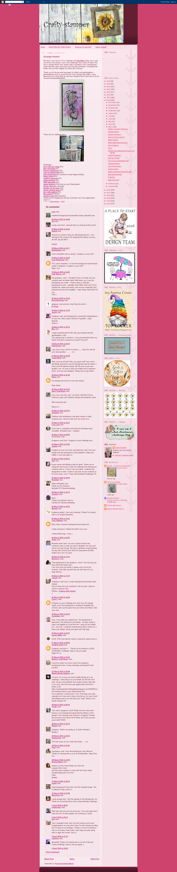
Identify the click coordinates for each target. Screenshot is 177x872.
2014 (109, 201)
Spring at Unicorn (114, 155)
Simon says (48, 186)
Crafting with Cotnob (67, 591)
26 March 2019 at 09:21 (61, 459)
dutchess (55, 413)
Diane (54, 377)
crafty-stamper (120, 447)
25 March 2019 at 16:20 (61, 258)
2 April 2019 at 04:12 (60, 817)
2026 (109, 81)
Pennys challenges (51, 171)
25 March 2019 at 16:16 (61, 229)
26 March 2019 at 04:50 (61, 435)
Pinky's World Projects (115, 509)
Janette (54, 446)
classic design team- (51, 190)
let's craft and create (51, 167)
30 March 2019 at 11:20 (61, 746)
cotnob (54, 578)
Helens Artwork (101, 47)
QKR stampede (49, 182)
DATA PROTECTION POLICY (60, 47)
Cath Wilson (56, 274)
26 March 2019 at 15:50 (61, 538)
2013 (109, 203)
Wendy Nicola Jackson (61, 673)
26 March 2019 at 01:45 (61, 389)
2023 (109, 89)
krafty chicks (48, 176)
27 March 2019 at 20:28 (61, 672)
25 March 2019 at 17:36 (61, 310)
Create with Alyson (114, 505)
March (111, 127)
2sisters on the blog (51, 188)
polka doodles (49, 180)
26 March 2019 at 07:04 (61, 444)
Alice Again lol (113, 145)
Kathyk (54, 231)
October (111, 108)
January (111, 186)
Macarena (55, 795)
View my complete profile (124, 455)
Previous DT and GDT (83, 47)
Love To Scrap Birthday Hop (118, 161)
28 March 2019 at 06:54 (61, 705)
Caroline (55, 494)
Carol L (55, 599)
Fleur (54, 747)
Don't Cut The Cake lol (116, 137)
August (111, 113)
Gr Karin (55, 306)
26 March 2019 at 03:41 (61, 411)
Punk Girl (111, 177)
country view (48, 196)
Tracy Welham (57, 521)
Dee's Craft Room (59, 391)
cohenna (55, 838)
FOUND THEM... (122, 484)
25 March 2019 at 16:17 (61, 248)
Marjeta (55, 509)
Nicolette (55, 480)
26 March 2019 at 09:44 (61, 478)
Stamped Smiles (113, 498)
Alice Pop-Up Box (114, 166)
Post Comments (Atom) (64, 864)
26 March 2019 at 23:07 (61, 633)
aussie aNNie (57, 635)
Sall (53, 461)
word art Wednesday (51, 173)
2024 (109, 86)
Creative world (57, 645)
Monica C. (56, 559)
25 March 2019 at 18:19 (61, 327)
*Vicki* (54, 707)
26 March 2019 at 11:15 (61, 492)
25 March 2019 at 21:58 (61, 356)
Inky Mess (81, 61)
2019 (109, 100)
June (110, 119)
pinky (54, 540)
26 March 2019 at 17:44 (61, 576)
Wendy (54, 726)
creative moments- (50, 178)
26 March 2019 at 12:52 (61, 507)
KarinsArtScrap (58, 300)
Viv (53, 221)
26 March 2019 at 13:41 (61, 519)
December (112, 102)
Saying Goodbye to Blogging (117, 500)
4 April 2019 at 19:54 (60, 848)
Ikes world (47, 194)
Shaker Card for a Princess (118, 129)
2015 (109, 198)
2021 (109, 95)
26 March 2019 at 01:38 (61, 375)
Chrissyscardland (113, 482)
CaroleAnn (56, 616)
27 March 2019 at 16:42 (61, 657)
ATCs (110, 148)
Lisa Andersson (58, 260)
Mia (53, 329)
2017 (109, 193)
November (112, 105)
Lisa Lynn (56, 425)
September (112, 110)
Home (43, 47)
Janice (54, 312)
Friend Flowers (122, 468)
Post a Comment (52, 852)
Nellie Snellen (113, 140)
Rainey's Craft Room (60, 659)
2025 (109, 84)
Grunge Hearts (113, 132)
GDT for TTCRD (113, 158)
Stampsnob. (56, 346)
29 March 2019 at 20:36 (61, 736)
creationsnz (56, 807)
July (110, 116)
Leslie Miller (57, 358)
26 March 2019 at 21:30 (61, 614)
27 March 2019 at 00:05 (61, 643)
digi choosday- (49, 169)
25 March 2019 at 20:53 (61, 344)
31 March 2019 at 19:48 (61, 793)
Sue (53, 819)
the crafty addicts (50, 192)
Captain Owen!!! (114, 163)
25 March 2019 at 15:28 (61, 219)
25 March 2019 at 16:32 (61, 298)
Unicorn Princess (114, 134)
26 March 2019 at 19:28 (61, 597)
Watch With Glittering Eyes (118, 143)
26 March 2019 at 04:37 (61, 423)
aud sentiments (49, 174)
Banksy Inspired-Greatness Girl (119, 172)
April (110, 124)
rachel (54, 783)
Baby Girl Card (113, 180)
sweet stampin (49, 184)
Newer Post (49, 859)
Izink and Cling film (115, 174)
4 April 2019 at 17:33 (60, 836)
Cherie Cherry (113, 169)
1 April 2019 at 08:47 (60, 805)
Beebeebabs (56, 250)
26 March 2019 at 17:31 (61, 557)
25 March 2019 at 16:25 (61, 272)
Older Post (95, 859)
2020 (109, 97)
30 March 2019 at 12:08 (61, 760)
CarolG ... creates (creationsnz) (118, 466)
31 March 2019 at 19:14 (61, 781)
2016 (109, 195)
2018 (109, 190)
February (112, 183)
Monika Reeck (57, 762)
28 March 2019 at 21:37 (61, 724)
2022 (109, 92)
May (110, 121)
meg (53, 212)
